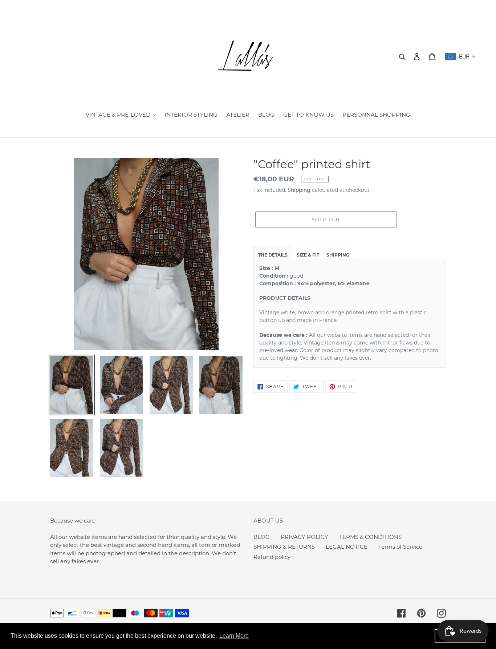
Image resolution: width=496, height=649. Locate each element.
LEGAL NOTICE (346, 546)
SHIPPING (337, 255)
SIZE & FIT (308, 255)
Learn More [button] (234, 636)
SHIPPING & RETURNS (284, 546)
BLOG (261, 536)
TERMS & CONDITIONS (370, 536)
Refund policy (271, 556)
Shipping (299, 190)
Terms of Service (400, 546)
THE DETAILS (273, 255)
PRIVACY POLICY (304, 536)
